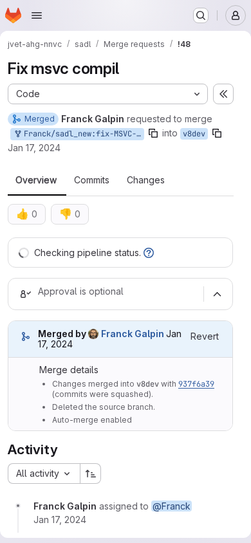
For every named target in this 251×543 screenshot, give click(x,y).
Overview (36, 180)
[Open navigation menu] (36, 15)
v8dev (194, 134)
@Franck (172, 506)
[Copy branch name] (153, 133)
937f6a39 (196, 384)
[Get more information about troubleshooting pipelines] (149, 252)
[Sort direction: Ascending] (90, 473)
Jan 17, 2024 (34, 147)
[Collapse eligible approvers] (217, 294)
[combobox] (44, 473)
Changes (146, 180)
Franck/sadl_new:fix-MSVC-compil (81, 134)
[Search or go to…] (201, 15)
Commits (91, 180)
